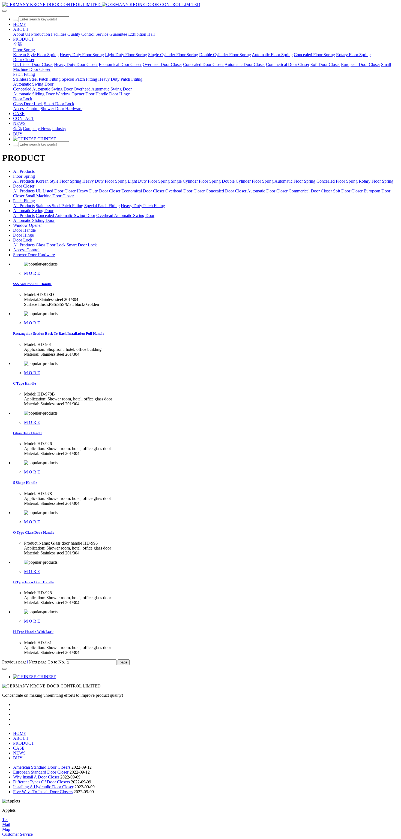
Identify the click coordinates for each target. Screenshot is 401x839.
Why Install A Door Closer (36, 777)
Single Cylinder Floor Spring (196, 181)
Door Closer (23, 186)
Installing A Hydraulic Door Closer (43, 786)
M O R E (32, 273)
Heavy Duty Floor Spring (104, 181)
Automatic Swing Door (33, 210)
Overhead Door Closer (185, 191)
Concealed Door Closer (226, 191)
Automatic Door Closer (267, 191)
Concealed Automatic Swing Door (65, 215)
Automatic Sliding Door (34, 220)
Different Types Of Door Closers (41, 782)
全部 (17, 44)
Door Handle (24, 230)
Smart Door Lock (82, 245)
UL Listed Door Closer (56, 191)
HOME (19, 24)
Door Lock (22, 240)
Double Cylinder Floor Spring (248, 181)
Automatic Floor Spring (294, 181)
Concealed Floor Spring (337, 181)
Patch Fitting (24, 200)
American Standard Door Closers (41, 767)
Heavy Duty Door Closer (98, 191)
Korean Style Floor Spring (58, 181)
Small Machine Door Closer (49, 196)
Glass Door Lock (50, 245)
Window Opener (27, 225)
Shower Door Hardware (34, 254)
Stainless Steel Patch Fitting (59, 205)
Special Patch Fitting (102, 205)
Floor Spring (24, 176)
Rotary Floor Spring (376, 181)
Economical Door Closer (142, 191)
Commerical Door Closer (310, 191)
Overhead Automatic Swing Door (125, 215)
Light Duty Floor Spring (149, 181)
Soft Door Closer (348, 191)
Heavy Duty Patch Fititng (143, 205)
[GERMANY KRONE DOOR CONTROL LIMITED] (200, 4)
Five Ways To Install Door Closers (43, 791)
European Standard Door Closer (40, 772)
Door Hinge (23, 235)
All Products (24, 171)
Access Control (26, 250)
